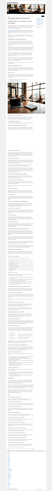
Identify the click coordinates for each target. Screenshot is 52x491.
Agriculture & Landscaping (10, 469)
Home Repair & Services (10, 478)
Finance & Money (9, 474)
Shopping (8, 484)
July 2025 (8, 462)
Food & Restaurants (9, 475)
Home (8, 13)
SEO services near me (14, 31)
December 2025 (9, 458)
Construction (9, 472)
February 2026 (9, 457)
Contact (11, 13)
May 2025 (9, 463)
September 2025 (9, 460)
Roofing (8, 482)
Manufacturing (9, 480)
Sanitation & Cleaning (10, 483)
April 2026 (9, 455)
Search (43, 16)
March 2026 (9, 456)
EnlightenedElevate (12, 3)
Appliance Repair (9, 470)
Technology (9, 485)
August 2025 (9, 461)
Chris (14, 19)
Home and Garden (9, 477)
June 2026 (9, 454)
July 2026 (8, 453)
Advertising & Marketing (10, 468)
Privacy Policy (14, 13)
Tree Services (9, 487)
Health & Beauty (9, 476)
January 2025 (9, 466)
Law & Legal (9, 479)
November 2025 (9, 459)
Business (8, 471)
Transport (8, 486)
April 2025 (9, 464)
